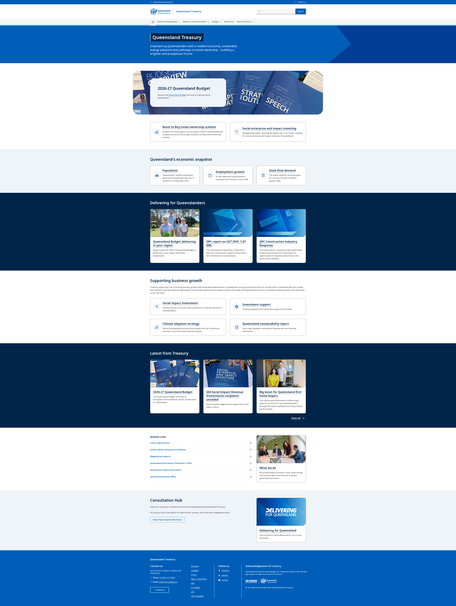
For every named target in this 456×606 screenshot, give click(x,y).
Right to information (199, 579)
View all (295, 418)
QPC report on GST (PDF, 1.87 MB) (226, 243)
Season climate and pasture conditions (168, 449)
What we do (267, 468)
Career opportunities (160, 443)
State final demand (282, 170)
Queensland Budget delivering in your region (174, 243)
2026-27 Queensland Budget (172, 392)
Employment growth (230, 172)
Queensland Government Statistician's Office (171, 463)
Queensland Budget (177, 95)
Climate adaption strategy (181, 324)
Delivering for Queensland (277, 530)
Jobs (192, 592)
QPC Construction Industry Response (278, 243)
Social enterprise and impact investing (269, 128)
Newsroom (229, 21)
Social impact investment (180, 303)
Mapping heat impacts (160, 456)
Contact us (159, 590)
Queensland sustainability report (265, 324)
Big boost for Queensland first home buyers (280, 394)
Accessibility (195, 587)
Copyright (194, 570)
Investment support (256, 304)
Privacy (193, 575)
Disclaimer (195, 566)
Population (170, 170)
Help (192, 583)
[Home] (153, 22)
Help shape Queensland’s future (167, 519)
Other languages (197, 596)
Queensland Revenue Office (163, 476)
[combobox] (275, 11)
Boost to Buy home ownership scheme (189, 127)
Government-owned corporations (165, 470)
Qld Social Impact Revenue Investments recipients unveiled (224, 395)
